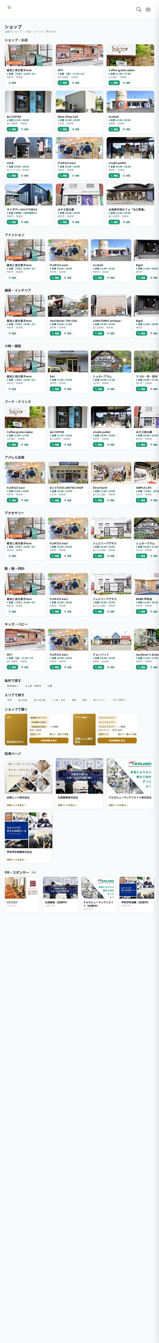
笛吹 (84, 700)
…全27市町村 (118, 699)
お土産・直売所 (33, 685)
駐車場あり (13, 685)
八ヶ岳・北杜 (58, 700)
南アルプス (99, 700)
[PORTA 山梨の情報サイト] (20, 9)
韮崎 (74, 700)
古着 (50, 685)
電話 (65, 82)
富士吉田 (22, 700)
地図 (14, 82)
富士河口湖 (39, 700)
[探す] (139, 9)
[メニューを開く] (148, 9)
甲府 (9, 700)
